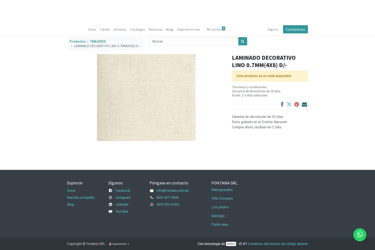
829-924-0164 (168, 204)
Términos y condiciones (249, 87)
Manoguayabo (222, 190)
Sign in (273, 29)
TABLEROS (98, 41)
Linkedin (121, 204)
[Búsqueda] (242, 41)
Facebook (122, 191)
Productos (78, 41)
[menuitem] (92, 29)
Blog (70, 204)
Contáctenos (295, 29)
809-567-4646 (168, 197)
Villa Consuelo (222, 198)
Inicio (71, 191)
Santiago (218, 216)
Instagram (123, 197)
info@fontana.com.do (173, 191)
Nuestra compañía (80, 197)
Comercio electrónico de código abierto (278, 244)
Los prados (220, 207)
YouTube (121, 211)
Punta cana (220, 224)
